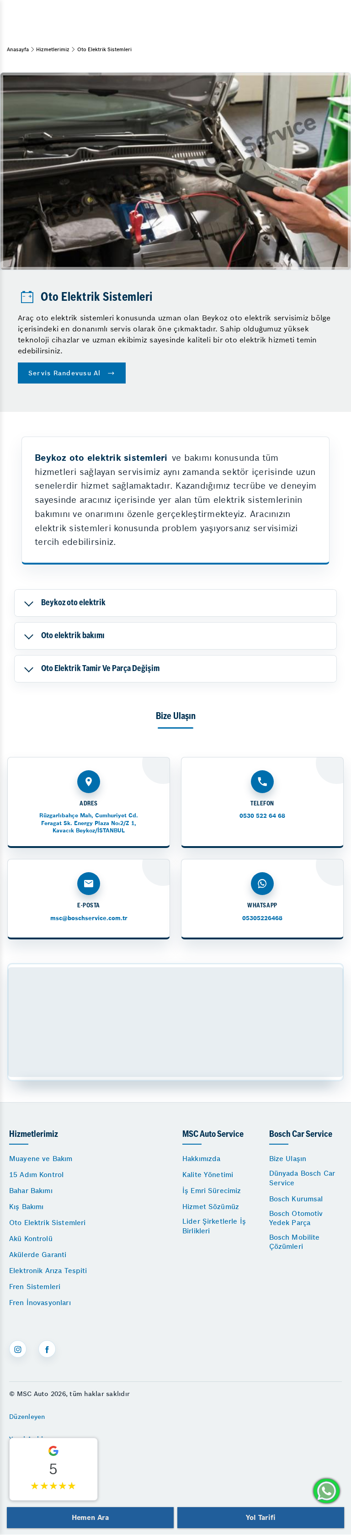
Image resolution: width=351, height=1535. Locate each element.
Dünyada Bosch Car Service (302, 1178)
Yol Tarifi (260, 1517)
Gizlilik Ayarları (33, 1461)
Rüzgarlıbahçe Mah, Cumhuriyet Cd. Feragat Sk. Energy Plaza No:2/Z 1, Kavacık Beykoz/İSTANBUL (88, 822)
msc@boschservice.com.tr (89, 918)
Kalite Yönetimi (207, 1174)
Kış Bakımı (26, 1206)
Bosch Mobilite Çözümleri (294, 1242)
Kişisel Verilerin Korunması (52, 1484)
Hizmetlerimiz (52, 49)
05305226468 (262, 918)
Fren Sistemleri (34, 1286)
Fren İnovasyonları (40, 1302)
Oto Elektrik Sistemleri (47, 1222)
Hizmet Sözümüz (210, 1206)
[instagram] (18, 1349)
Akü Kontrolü (31, 1238)
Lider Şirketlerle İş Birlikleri (214, 1226)
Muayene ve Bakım (40, 1158)
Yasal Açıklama (33, 1439)
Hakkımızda (201, 1158)
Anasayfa (18, 49)
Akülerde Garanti (37, 1254)
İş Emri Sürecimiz (211, 1190)
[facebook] (47, 1349)
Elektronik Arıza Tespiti (48, 1270)
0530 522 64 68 (262, 816)
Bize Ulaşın (288, 1158)
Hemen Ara (90, 1517)
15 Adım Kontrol (36, 1174)
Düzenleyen (27, 1416)
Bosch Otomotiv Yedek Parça (296, 1218)
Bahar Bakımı (31, 1190)
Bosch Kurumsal (296, 1198)
